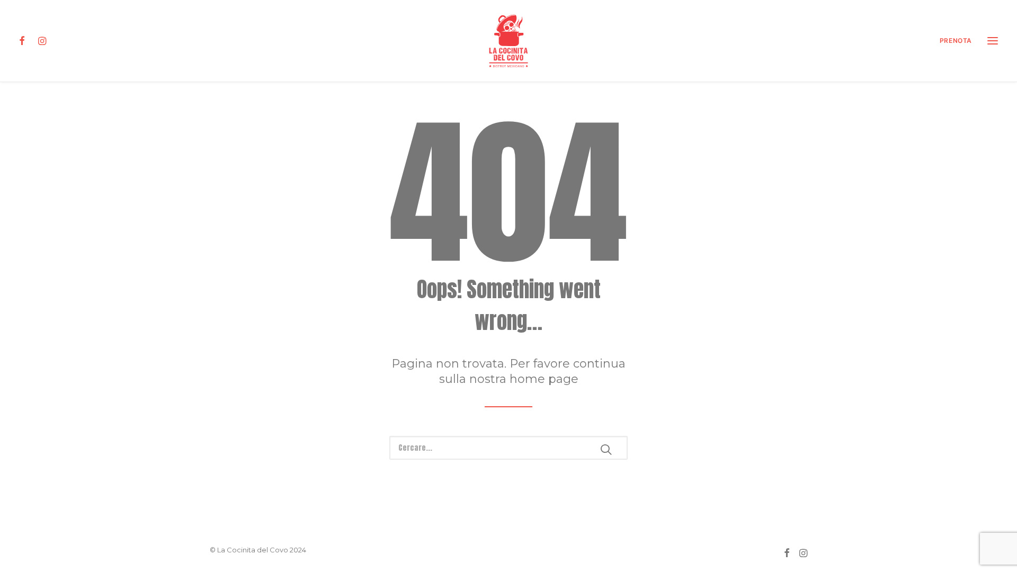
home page (544, 379)
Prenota (956, 40)
